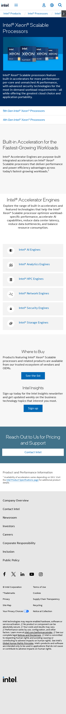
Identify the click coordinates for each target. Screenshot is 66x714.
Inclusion (8, 552)
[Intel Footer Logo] (10, 679)
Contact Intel (33, 452)
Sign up (33, 408)
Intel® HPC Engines (31, 279)
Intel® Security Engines (34, 308)
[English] (52, 5)
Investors (9, 526)
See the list (33, 376)
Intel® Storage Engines (33, 322)
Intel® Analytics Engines (34, 264)
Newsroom (10, 517)
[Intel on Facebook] (4, 575)
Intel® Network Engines (34, 293)
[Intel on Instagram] (41, 575)
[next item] (63, 13)
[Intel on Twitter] (13, 575)
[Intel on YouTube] (32, 575)
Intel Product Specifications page (22, 479)
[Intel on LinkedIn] (22, 575)
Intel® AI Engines (29, 250)
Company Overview (16, 500)
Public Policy (11, 560)
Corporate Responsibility (19, 543)
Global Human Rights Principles (18, 643)
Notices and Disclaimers (29, 635)
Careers (8, 534)
